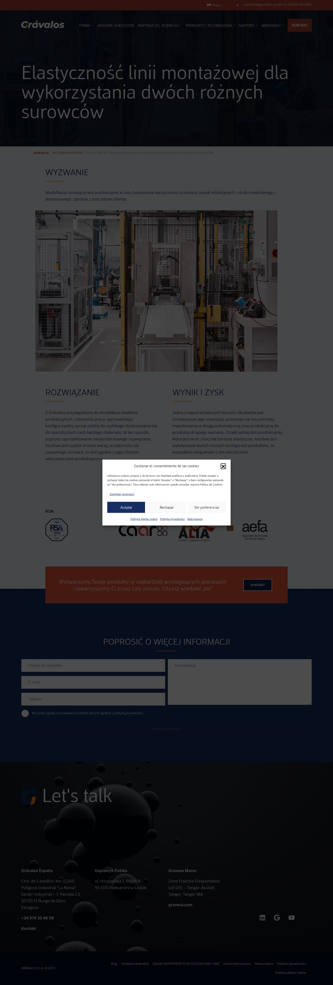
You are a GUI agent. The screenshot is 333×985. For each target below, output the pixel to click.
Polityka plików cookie (143, 519)
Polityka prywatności (172, 519)
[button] (223, 466)
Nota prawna (195, 519)
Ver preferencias (206, 507)
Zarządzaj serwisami (122, 494)
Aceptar (126, 507)
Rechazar (167, 507)
